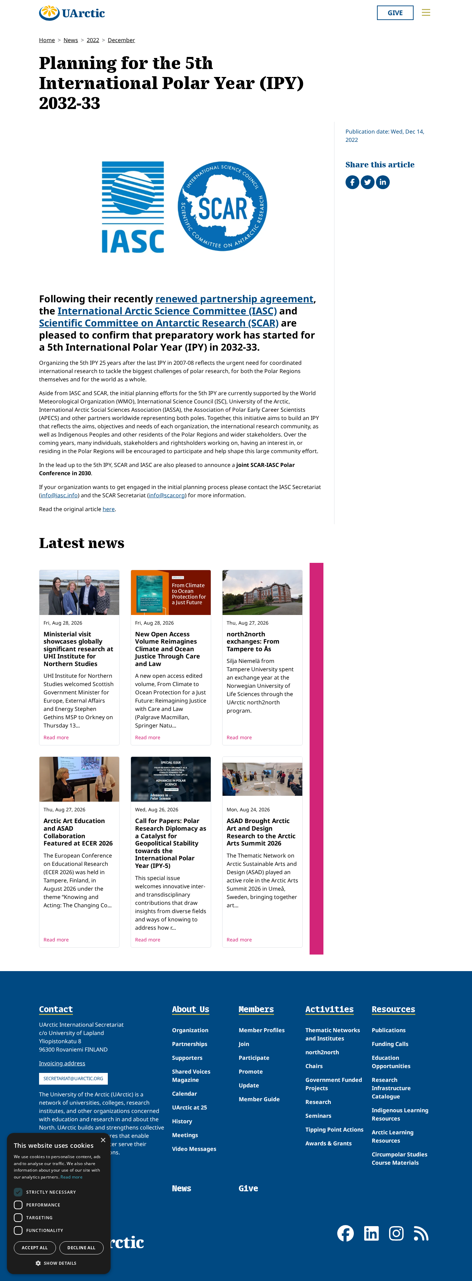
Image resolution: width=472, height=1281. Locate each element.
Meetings (185, 1135)
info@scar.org (167, 495)
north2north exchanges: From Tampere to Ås (253, 641)
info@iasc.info (59, 495)
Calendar (184, 1093)
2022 (93, 40)
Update (249, 1085)
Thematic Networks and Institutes (332, 1034)
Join (244, 1044)
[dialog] (59, 1203)
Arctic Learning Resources (393, 1136)
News (71, 40)
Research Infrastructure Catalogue (391, 1088)
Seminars (318, 1115)
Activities (329, 1009)
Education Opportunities (391, 1062)
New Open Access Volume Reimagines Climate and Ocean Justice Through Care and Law (167, 649)
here (109, 509)
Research (318, 1102)
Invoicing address (62, 1063)
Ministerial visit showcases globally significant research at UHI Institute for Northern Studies (78, 649)
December (121, 40)
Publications (389, 1030)
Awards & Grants (328, 1143)
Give (395, 12)
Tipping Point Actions (334, 1129)
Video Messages (194, 1149)
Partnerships (189, 1044)
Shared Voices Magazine (191, 1076)
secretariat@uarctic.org (73, 1078)
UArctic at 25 (189, 1107)
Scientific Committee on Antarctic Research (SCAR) (159, 322)
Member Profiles (262, 1030)
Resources (393, 1009)
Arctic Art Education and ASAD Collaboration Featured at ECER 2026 (78, 831)
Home (47, 40)
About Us (190, 1009)
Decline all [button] (81, 1248)
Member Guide (259, 1099)
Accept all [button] (35, 1248)
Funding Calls (390, 1044)
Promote (251, 1071)
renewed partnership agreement (234, 298)
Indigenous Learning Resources (400, 1114)
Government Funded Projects (333, 1084)
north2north (322, 1052)
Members (256, 1009)
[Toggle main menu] (426, 12)
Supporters (187, 1058)
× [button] (102, 1140)
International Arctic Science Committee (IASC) (167, 310)
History (182, 1121)
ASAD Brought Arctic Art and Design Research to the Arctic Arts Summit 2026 (261, 831)
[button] (59, 1263)
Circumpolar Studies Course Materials (399, 1158)
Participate (254, 1058)
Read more (56, 737)
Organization (190, 1030)
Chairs (314, 1066)
